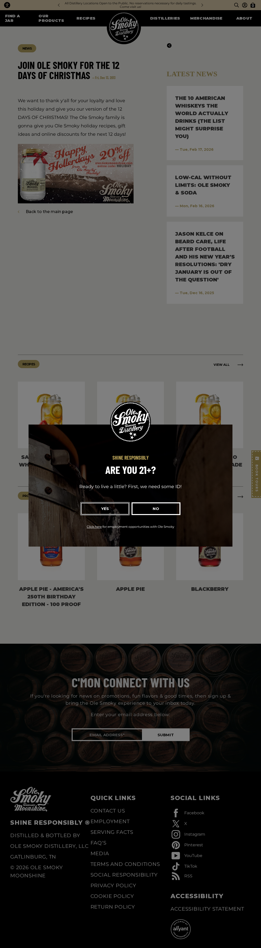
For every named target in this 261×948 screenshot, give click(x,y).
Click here (94, 527)
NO (156, 508)
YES (105, 508)
